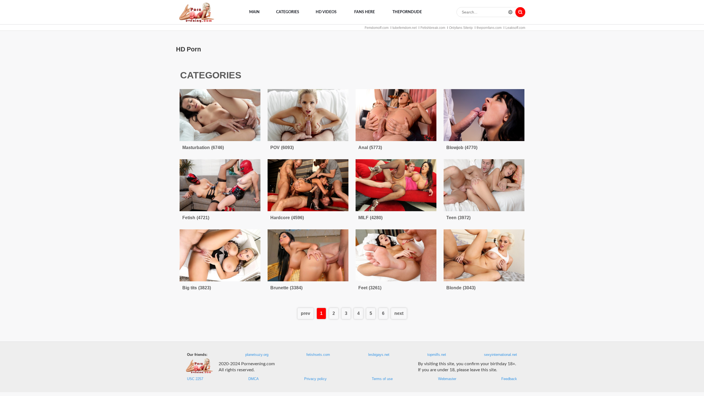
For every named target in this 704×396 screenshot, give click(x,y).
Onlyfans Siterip (461, 28)
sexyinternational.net (500, 355)
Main (254, 12)
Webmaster (447, 379)
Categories (287, 12)
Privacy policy (315, 379)
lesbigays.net (378, 355)
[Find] (520, 12)
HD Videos (326, 12)
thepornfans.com (489, 28)
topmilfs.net (436, 355)
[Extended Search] (510, 12)
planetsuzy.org (256, 355)
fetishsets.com (318, 355)
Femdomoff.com (377, 28)
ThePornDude (407, 12)
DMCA (253, 379)
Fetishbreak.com (432, 28)
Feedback (509, 379)
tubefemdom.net (404, 28)
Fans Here (364, 12)
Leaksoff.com (515, 28)
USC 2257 (195, 379)
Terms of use (382, 379)
